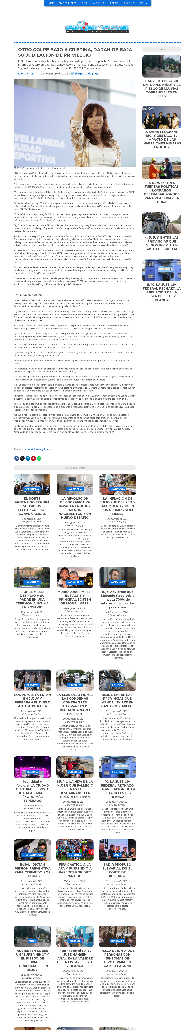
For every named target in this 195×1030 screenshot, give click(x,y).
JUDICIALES (130, 3)
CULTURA (32, 772)
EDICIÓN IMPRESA (68, 3)
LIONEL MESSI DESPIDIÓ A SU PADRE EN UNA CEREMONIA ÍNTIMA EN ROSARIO (32, 599)
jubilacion (47, 449)
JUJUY (85, 3)
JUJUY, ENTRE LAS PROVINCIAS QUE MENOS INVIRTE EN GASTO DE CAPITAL (117, 700)
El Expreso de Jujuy (86, 73)
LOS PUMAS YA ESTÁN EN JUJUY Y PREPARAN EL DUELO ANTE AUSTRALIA (32, 700)
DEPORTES (32, 685)
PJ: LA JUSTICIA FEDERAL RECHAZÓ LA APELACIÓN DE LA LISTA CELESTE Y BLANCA (117, 789)
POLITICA (114, 3)
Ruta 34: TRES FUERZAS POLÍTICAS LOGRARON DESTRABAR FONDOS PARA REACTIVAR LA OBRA (162, 192)
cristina (26, 449)
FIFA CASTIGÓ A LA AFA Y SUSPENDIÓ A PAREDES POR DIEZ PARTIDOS (75, 870)
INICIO (51, 3)
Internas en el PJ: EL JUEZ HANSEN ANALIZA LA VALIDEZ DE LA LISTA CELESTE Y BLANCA (75, 958)
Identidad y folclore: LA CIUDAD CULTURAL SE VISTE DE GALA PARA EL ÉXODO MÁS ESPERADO (32, 791)
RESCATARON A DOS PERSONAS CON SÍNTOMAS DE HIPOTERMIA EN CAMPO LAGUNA (117, 958)
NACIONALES (99, 3)
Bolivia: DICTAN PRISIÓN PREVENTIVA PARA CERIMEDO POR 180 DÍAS (32, 870)
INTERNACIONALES (32, 855)
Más (142, 3)
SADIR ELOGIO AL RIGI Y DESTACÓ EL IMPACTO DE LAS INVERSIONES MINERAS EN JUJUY (161, 139)
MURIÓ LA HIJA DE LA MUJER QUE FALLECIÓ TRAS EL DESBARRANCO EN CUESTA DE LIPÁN (75, 789)
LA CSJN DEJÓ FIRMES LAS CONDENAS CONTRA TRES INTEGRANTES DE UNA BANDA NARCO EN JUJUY (75, 704)
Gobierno (36, 449)
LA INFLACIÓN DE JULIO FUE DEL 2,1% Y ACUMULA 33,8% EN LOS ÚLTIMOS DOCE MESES (117, 506)
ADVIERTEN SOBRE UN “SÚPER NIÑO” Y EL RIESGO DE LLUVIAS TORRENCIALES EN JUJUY (32, 960)
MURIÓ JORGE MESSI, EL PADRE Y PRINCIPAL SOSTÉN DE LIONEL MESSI (74, 597)
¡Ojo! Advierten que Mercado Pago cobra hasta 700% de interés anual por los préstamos (118, 599)
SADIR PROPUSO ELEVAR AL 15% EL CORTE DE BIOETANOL (117, 870)
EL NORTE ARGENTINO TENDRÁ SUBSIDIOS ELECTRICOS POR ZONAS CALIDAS (32, 506)
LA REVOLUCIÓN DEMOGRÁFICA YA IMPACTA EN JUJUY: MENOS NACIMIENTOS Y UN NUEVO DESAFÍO (75, 508)
